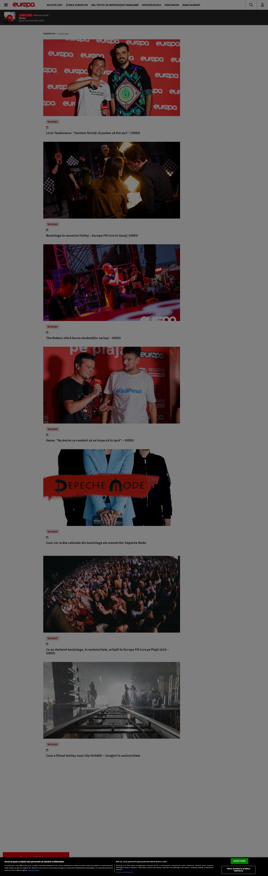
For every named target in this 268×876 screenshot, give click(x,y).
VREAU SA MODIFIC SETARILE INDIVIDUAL (238, 869)
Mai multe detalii (33, 870)
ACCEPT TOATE (239, 861)
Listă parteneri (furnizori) (124, 872)
